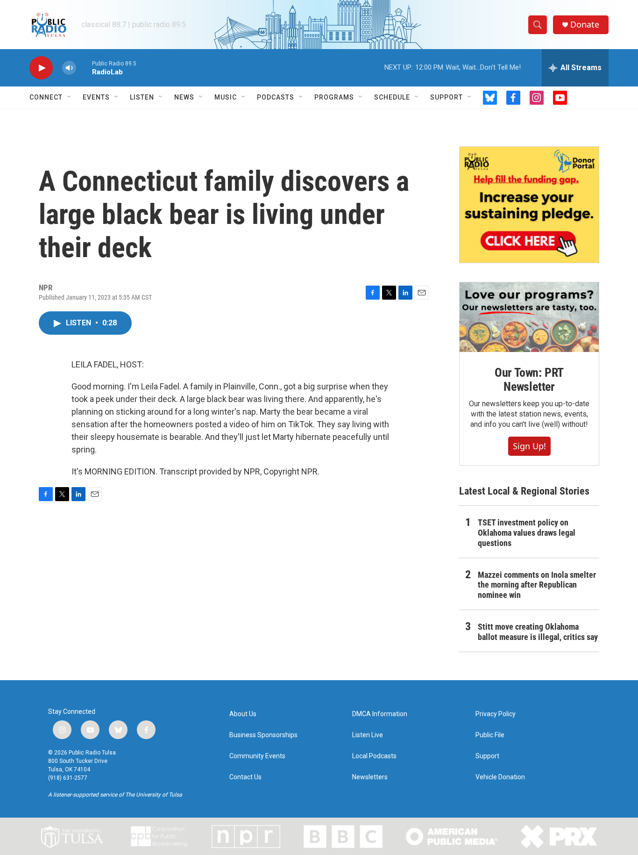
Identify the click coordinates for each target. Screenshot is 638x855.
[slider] (84, 67)
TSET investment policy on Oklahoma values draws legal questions (526, 532)
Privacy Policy (495, 714)
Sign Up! (529, 446)
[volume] (69, 68)
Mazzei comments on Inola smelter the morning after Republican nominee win (537, 585)
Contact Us (245, 777)
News (184, 97)
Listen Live (367, 735)
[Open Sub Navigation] (69, 97)
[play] (41, 68)
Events (96, 97)
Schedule (392, 97)
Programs (334, 97)
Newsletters (370, 777)
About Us (242, 714)
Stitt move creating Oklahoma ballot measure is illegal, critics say (538, 632)
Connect (46, 97)
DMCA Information (379, 714)
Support (446, 97)
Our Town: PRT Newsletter (529, 380)
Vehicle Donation (500, 777)
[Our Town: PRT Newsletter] (529, 317)
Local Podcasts (374, 756)
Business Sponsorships (263, 735)
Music (225, 97)
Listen (142, 97)
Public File (489, 735)
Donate (584, 24)
